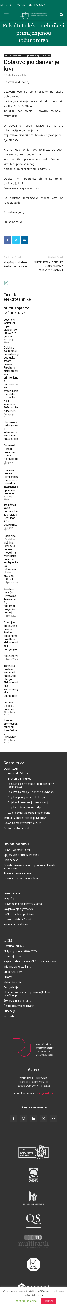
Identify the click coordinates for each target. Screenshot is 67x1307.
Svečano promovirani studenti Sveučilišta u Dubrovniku (11, 729)
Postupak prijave (14, 946)
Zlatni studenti (12, 982)
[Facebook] (7, 240)
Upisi (8, 940)
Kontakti (9, 1016)
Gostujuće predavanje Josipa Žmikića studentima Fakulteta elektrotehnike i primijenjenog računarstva (11, 639)
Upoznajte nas (12, 956)
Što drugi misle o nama (18, 1000)
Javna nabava (17, 844)
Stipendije (9, 1011)
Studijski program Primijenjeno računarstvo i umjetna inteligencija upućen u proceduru (11, 481)
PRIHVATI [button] (49, 1300)
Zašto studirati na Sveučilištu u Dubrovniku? (30, 961)
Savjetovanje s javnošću (18, 909)
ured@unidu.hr (44, 1093)
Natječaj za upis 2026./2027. (21, 951)
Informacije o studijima (18, 966)
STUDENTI (6, 4)
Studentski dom (13, 971)
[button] (6, 15)
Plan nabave (11, 860)
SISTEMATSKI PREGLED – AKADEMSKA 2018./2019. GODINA (48, 266)
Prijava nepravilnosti (16, 924)
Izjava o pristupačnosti (17, 919)
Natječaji (9, 898)
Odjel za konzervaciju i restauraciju (29, 802)
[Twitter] (16, 240)
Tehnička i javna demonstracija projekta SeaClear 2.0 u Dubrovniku (11, 514)
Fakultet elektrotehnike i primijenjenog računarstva (33, 33)
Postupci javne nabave (17, 873)
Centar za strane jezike (17, 828)
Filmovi (8, 977)
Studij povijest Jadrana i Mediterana (29, 812)
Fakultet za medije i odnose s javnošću (31, 792)
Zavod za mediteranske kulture (22, 823)
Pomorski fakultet (18, 773)
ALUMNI (41, 4)
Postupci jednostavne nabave (21, 878)
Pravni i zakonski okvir (17, 849)
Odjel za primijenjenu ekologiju (26, 797)
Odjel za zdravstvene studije (25, 807)
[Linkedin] (24, 240)
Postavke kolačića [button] (25, 1301)
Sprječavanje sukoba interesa (21, 855)
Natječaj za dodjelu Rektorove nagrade (15, 264)
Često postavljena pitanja (19, 1005)
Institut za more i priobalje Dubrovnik (26, 818)
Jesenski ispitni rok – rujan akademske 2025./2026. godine (11, 328)
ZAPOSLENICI (24, 4)
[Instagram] (23, 1118)
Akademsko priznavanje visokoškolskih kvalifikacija (27, 994)
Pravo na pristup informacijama (23, 903)
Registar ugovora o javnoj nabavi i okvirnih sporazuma (29, 866)
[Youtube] (53, 1118)
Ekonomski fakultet (19, 778)
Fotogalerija (11, 987)
